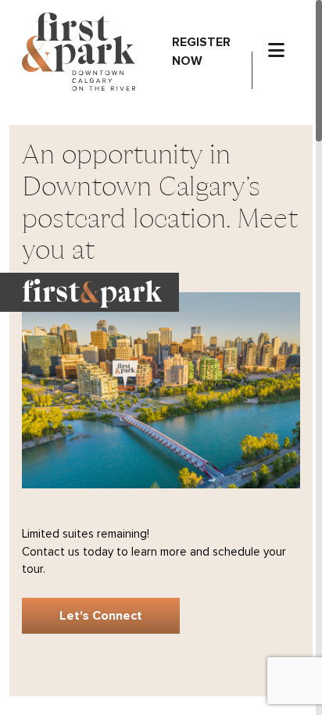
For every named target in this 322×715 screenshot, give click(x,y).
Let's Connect (100, 616)
